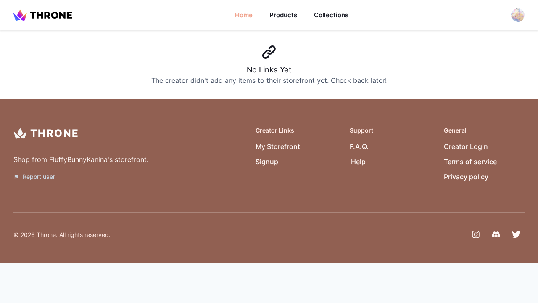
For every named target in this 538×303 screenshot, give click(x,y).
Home (244, 15)
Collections (331, 15)
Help (358, 161)
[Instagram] (475, 234)
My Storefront (278, 146)
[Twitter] (516, 234)
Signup (267, 161)
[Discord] (496, 234)
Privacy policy (466, 177)
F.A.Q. (359, 146)
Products (283, 15)
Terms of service (470, 161)
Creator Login (466, 146)
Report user (39, 176)
